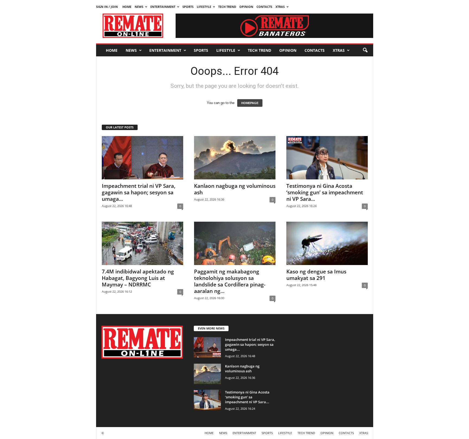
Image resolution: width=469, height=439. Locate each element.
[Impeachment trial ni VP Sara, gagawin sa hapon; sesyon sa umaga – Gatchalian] (142, 157)
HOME (126, 7)
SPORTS (188, 7)
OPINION (246, 7)
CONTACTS (264, 7)
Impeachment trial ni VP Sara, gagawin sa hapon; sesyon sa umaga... (138, 192)
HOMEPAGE (249, 103)
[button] (365, 50)
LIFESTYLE (204, 7)
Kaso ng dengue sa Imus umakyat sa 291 (316, 275)
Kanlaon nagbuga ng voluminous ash (234, 189)
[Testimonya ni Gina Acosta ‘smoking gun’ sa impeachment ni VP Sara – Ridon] (327, 157)
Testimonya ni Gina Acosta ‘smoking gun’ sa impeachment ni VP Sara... (324, 192)
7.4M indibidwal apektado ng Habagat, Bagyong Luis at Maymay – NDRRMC (138, 278)
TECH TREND (227, 7)
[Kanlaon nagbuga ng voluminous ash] (234, 157)
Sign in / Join (107, 7)
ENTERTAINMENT (162, 7)
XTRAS (280, 7)
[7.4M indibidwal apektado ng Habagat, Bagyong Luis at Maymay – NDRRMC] (142, 243)
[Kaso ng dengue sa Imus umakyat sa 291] (327, 243)
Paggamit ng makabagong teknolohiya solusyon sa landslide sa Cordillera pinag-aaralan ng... (229, 281)
